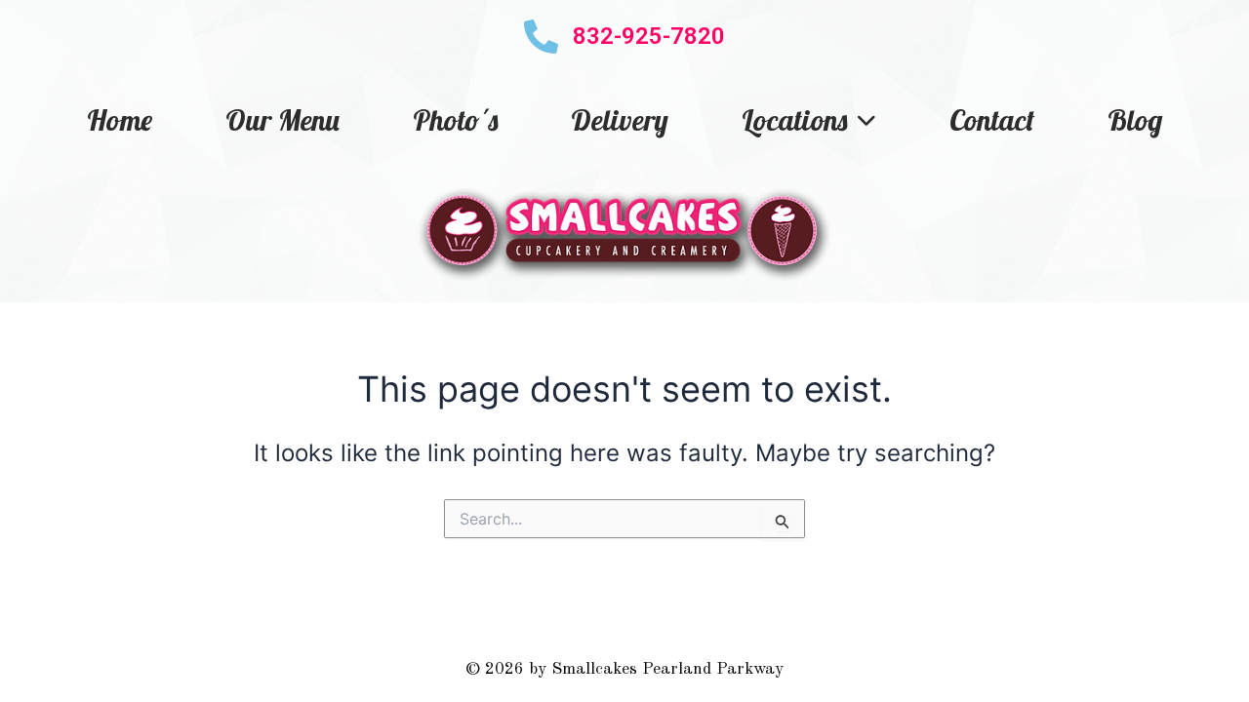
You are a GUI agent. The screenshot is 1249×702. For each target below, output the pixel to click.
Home (119, 119)
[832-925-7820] (541, 37)
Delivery (619, 119)
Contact (991, 119)
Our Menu (282, 119)
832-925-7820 (649, 36)
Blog (1135, 119)
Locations (794, 119)
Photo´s (455, 119)
